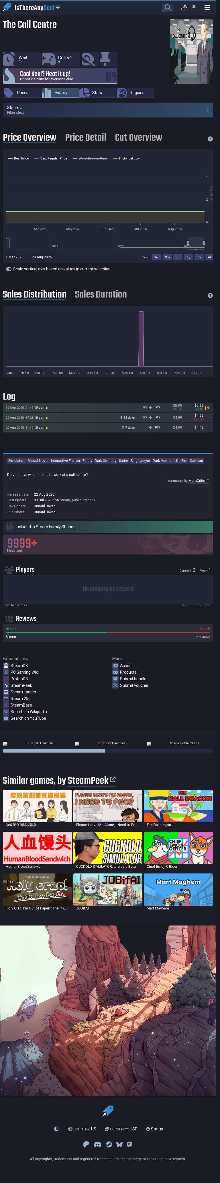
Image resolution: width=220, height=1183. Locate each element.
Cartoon (196, 460)
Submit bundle (133, 679)
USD (124, 1129)
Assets (126, 665)
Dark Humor (162, 460)
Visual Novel (38, 460)
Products (128, 672)
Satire (123, 460)
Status (156, 1129)
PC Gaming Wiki (25, 672)
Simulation (16, 460)
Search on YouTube (28, 718)
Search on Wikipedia (29, 711)
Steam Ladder (23, 692)
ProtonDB (19, 679)
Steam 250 (21, 698)
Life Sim (180, 460)
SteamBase (21, 705)
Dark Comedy (105, 460)
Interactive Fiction (65, 460)
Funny (87, 460)
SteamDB (19, 665)
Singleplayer (140, 460)
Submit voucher (134, 685)
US (84, 1129)
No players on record (108, 589)
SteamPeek (21, 685)
